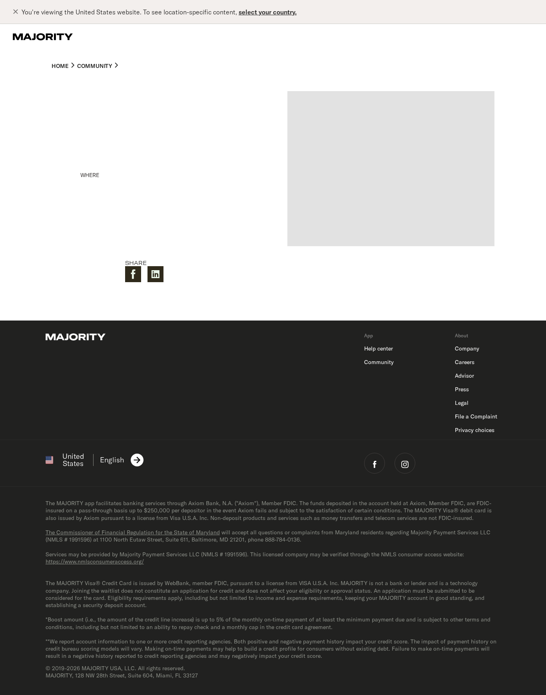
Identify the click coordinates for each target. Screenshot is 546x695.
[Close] (17, 12)
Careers (464, 362)
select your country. (268, 12)
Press (462, 389)
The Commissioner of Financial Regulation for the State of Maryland (133, 532)
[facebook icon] (374, 463)
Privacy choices (474, 430)
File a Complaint (476, 416)
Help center (378, 348)
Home (60, 66)
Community (94, 66)
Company (467, 348)
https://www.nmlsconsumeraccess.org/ (95, 561)
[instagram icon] (405, 463)
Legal (461, 402)
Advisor (464, 375)
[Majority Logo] (43, 36)
